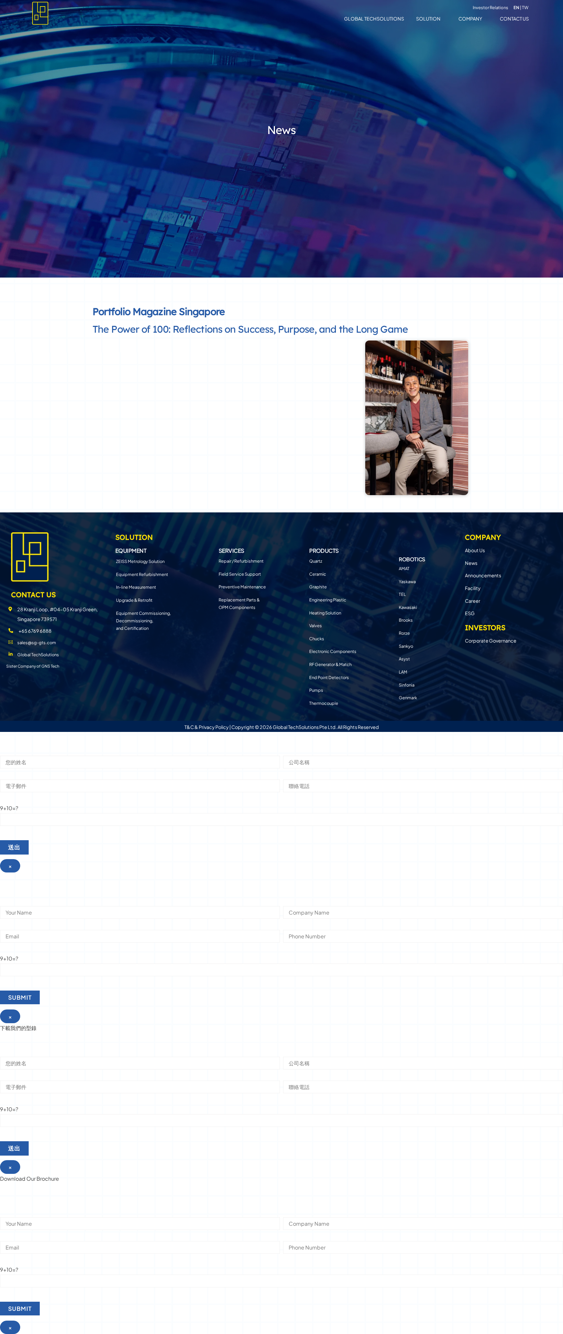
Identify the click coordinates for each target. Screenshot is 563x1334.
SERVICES (231, 550)
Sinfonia (406, 685)
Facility (473, 588)
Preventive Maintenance (242, 586)
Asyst (404, 658)
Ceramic (317, 574)
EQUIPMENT (130, 550)
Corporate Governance (490, 641)
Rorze (404, 633)
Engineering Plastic (327, 599)
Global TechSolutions (374, 19)
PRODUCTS (324, 550)
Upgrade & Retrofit (134, 600)
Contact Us (514, 19)
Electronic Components (332, 651)
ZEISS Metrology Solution (140, 561)
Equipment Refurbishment (142, 574)
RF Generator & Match (330, 664)
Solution (428, 19)
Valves (315, 625)
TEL (402, 594)
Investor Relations (490, 7)
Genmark (408, 697)
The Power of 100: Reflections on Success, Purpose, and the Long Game (250, 329)
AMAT (404, 568)
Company (470, 19)
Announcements (483, 575)
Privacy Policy (214, 727)
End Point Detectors (329, 677)
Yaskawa (407, 581)
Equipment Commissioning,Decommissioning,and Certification (143, 621)
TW (525, 7)
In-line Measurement (136, 587)
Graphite (318, 586)
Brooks (406, 620)
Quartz (315, 561)
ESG (470, 613)
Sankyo (406, 646)
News (471, 563)
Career (472, 601)
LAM (403, 672)
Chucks (316, 638)
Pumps (316, 690)
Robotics (412, 559)
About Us (475, 550)
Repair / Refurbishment (241, 561)
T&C (189, 727)
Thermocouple (323, 703)
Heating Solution (325, 612)
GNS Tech (50, 666)
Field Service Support (240, 574)
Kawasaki (408, 607)
